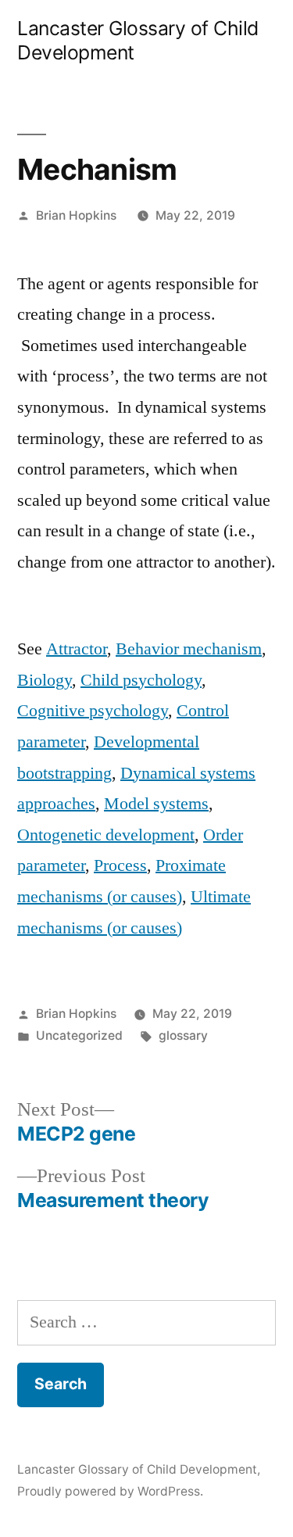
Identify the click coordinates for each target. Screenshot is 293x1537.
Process (120, 865)
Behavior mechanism (189, 649)
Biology (44, 680)
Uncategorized (79, 1035)
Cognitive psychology (92, 711)
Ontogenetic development (106, 835)
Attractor (76, 649)
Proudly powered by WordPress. (110, 1491)
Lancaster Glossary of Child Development (137, 1469)
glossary (183, 1035)
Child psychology (141, 680)
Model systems (156, 804)
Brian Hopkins (76, 215)
